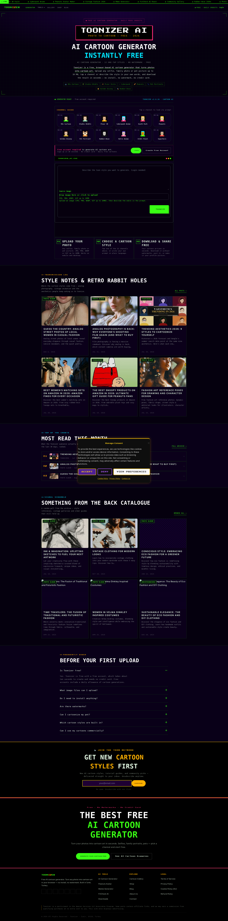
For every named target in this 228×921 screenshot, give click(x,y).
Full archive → (179, 446)
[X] (67, 891)
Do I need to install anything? (79, 698)
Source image (65, 191)
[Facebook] (43, 891)
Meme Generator (105, 889)
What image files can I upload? (79, 690)
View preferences (131, 472)
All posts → (181, 291)
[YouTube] (72, 891)
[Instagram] (49, 891)
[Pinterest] (61, 891)
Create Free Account (157, 150)
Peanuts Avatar (105, 884)
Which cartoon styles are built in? (81, 722)
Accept (87, 472)
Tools (40, 7)
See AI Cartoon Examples (132, 856)
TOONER (12, 7)
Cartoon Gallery (136, 879)
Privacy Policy (115, 478)
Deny (104, 472)
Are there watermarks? (73, 706)
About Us (134, 894)
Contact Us (126, 478)
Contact (133, 899)
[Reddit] (78, 891)
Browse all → (180, 513)
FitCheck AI (103, 894)
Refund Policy (167, 894)
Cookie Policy (103, 478)
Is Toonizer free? (70, 670)
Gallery (51, 7)
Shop (59, 7)
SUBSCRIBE (139, 783)
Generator (30, 7)
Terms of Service (168, 879)
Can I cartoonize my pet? (75, 714)
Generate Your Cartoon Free (93, 856)
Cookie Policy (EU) (169, 889)
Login (221, 7)
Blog (66, 7)
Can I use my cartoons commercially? (82, 731)
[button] (148, 443)
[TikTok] (55, 891)
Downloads (103, 899)
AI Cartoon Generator (107, 879)
